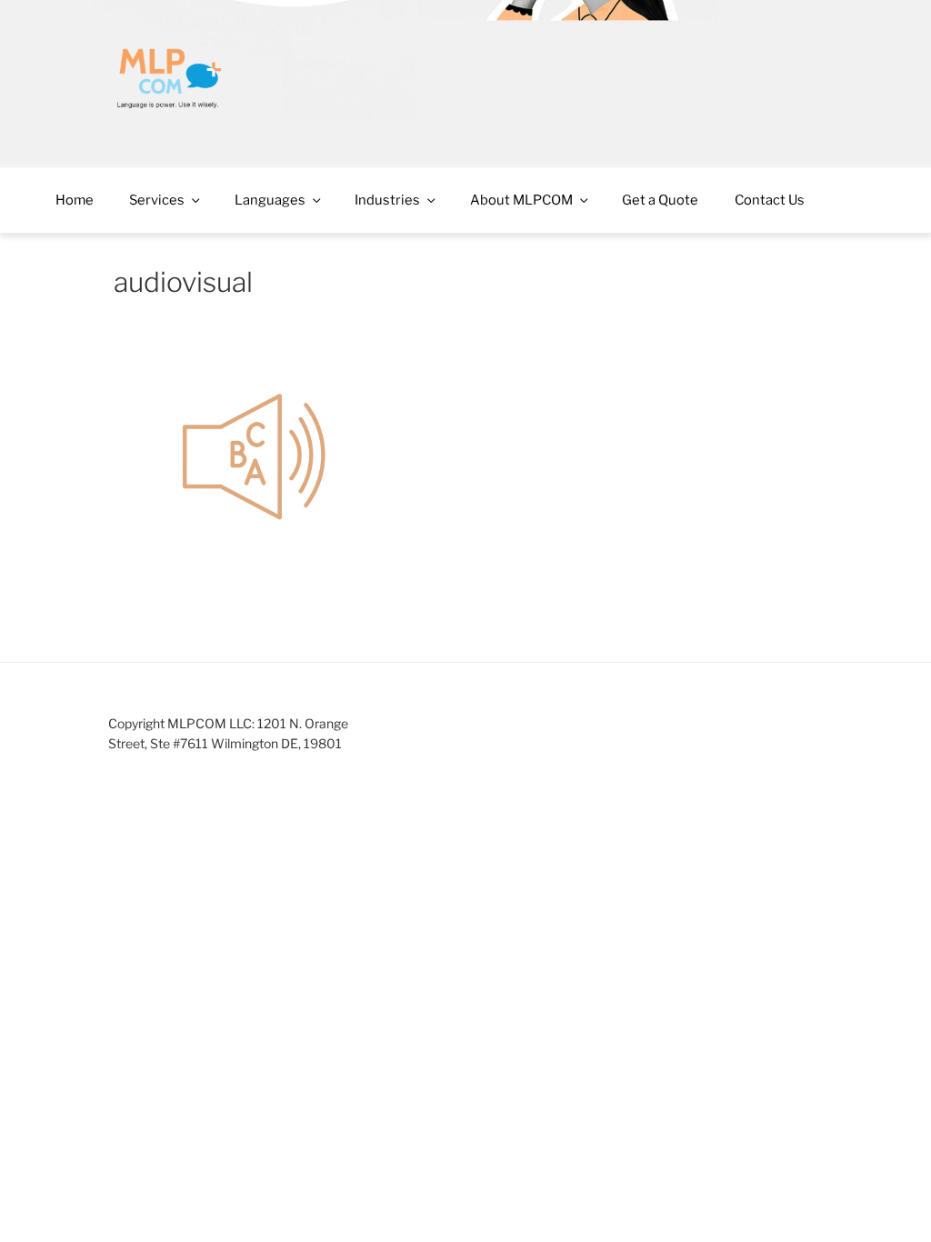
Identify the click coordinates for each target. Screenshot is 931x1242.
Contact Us (770, 200)
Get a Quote (660, 200)
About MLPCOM (521, 200)
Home (74, 200)
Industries (387, 200)
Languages (270, 200)
